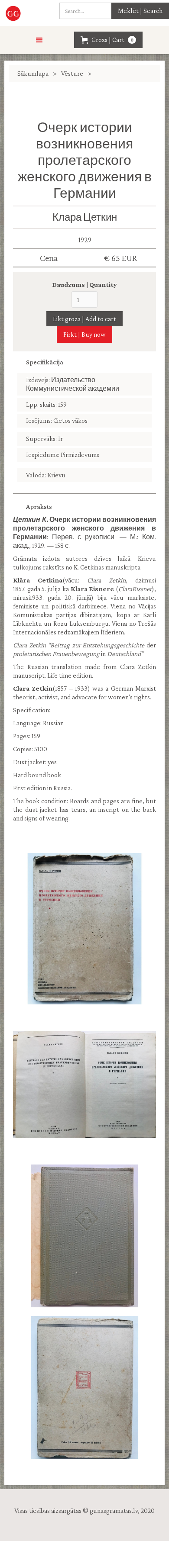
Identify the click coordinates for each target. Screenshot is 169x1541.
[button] (39, 40)
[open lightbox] (84, 928)
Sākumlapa (33, 73)
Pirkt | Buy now (84, 334)
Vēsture (72, 73)
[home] (16, 13)
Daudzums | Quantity (84, 284)
